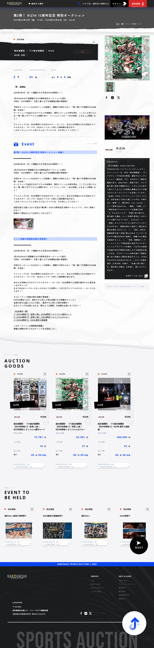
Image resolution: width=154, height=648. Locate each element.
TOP (118, 24)
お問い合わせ (124, 580)
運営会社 (122, 598)
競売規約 (122, 591)
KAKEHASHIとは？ (98, 588)
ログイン (116, 3)
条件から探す (37, 3)
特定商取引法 (124, 595)
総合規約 (122, 588)
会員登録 (136, 3)
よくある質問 (96, 591)
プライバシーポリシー (127, 584)
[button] (139, 545)
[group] (30, 416)
